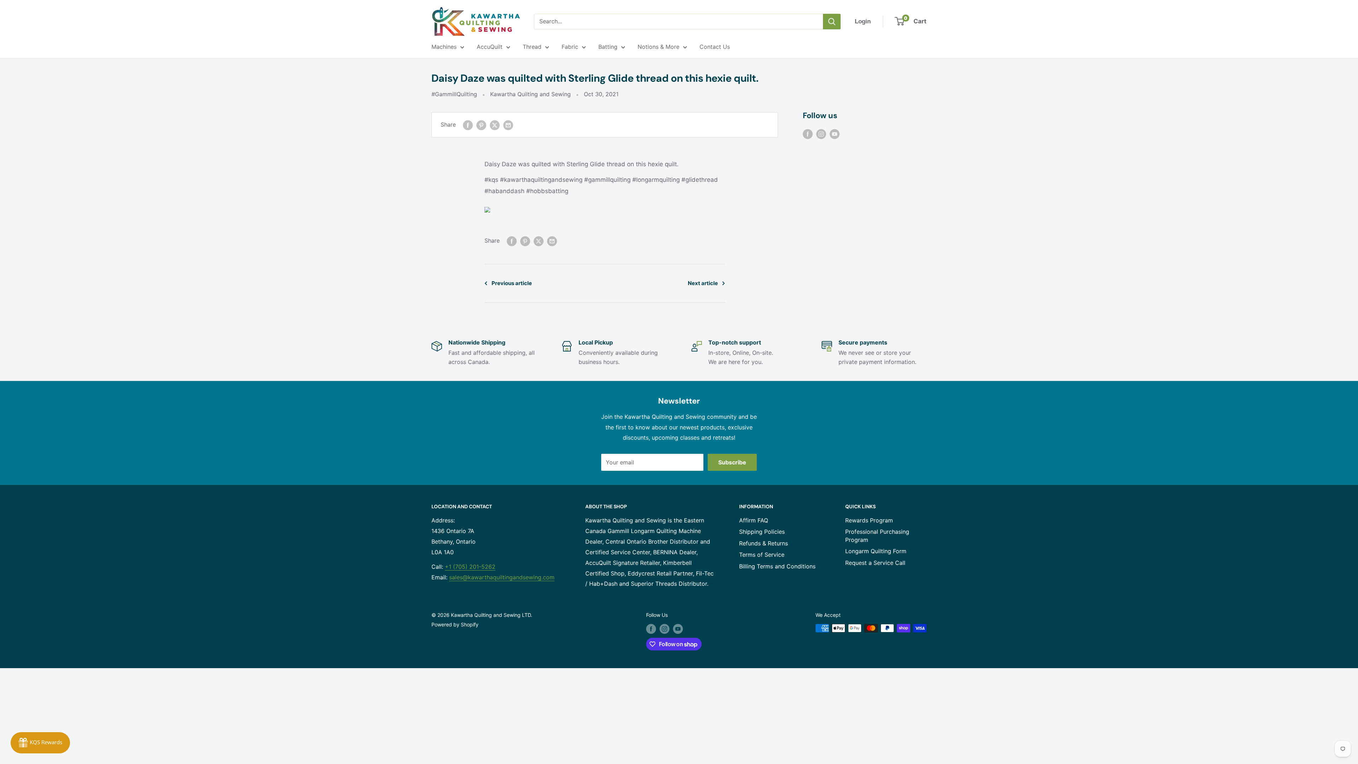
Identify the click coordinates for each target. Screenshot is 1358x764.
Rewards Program (869, 520)
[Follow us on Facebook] (808, 133)
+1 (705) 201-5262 (470, 566)
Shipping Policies (762, 531)
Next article (703, 283)
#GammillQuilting (454, 94)
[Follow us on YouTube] (835, 133)
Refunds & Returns (763, 543)
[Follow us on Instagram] (821, 133)
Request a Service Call (875, 562)
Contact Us (715, 46)
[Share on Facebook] (468, 125)
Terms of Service (761, 554)
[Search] (832, 21)
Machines (444, 46)
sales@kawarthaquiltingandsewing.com (502, 577)
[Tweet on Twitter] (495, 125)
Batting (607, 46)
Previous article (512, 283)
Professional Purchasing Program (877, 535)
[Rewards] (40, 742)
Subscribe (732, 462)
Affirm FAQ (753, 520)
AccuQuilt (490, 46)
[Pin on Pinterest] (481, 125)
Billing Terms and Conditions (777, 566)
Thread (532, 46)
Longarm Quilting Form (875, 551)
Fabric (570, 46)
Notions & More (658, 46)
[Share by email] (508, 125)
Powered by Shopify (454, 624)
